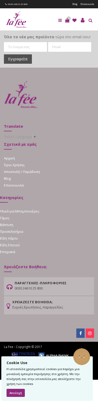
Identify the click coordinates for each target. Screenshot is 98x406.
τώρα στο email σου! (47, 36)
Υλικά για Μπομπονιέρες (19, 211)
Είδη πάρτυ (9, 238)
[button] (67, 20)
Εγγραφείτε (18, 58)
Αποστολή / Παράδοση (22, 171)
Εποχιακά (7, 251)
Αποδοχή (15, 393)
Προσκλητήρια (11, 231)
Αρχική (9, 158)
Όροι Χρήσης (14, 165)
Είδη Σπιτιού (10, 245)
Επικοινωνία (87, 4)
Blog (74, 4)
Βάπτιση (6, 224)
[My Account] (82, 20)
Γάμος (4, 218)
